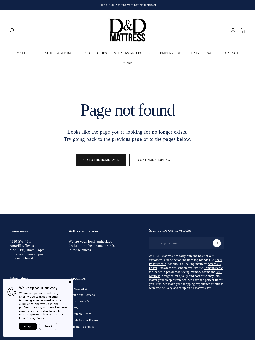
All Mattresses (78, 288)
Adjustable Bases (80, 314)
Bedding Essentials (81, 326)
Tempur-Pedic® (79, 301)
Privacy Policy (35, 318)
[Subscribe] (217, 243)
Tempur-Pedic (213, 268)
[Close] (70, 282)
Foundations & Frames (84, 320)
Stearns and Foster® (82, 295)
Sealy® (73, 307)
